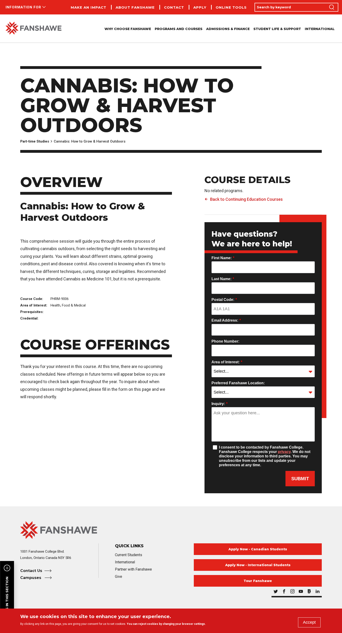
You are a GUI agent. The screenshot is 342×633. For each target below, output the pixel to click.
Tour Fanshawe (258, 581)
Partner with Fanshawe (133, 569)
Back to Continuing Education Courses (246, 199)
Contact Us (31, 570)
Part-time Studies (34, 141)
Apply (199, 7)
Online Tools (231, 7)
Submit (300, 478)
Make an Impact (88, 7)
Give (118, 576)
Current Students (128, 555)
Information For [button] (23, 7)
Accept (309, 622)
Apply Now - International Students (258, 565)
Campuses (31, 577)
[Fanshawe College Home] (33, 28)
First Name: (222, 258)
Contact (174, 7)
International (320, 29)
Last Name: (222, 279)
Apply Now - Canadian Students (257, 549)
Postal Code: (224, 300)
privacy (284, 452)
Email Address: (226, 320)
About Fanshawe (135, 7)
